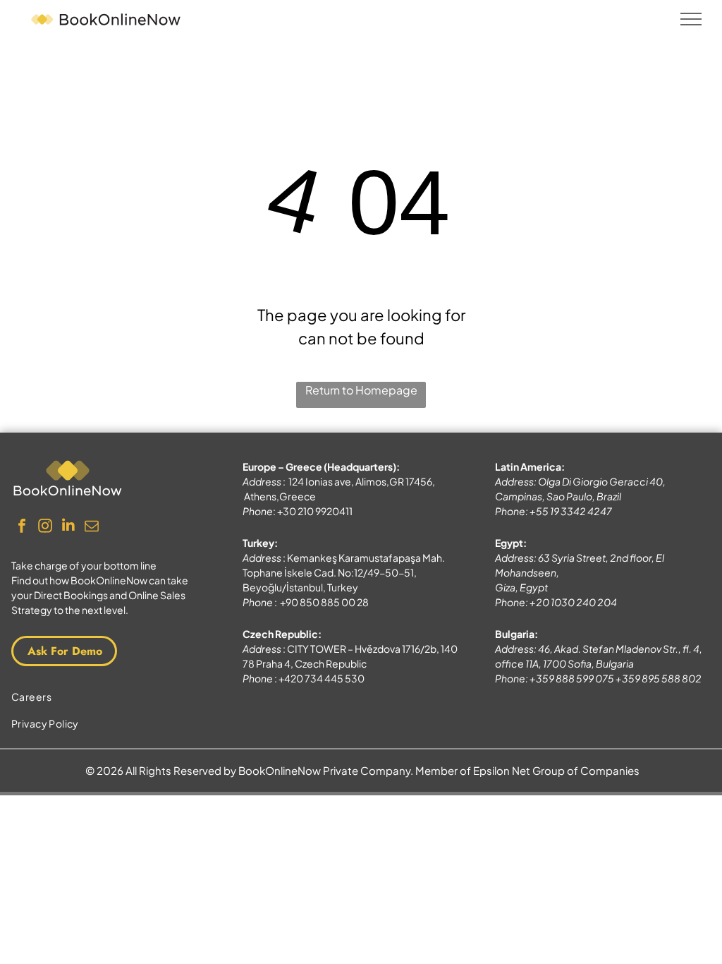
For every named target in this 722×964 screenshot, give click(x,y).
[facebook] (21, 527)
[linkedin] (68, 527)
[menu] (691, 19)
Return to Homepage (361, 389)
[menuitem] (108, 696)
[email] (91, 527)
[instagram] (45, 527)
